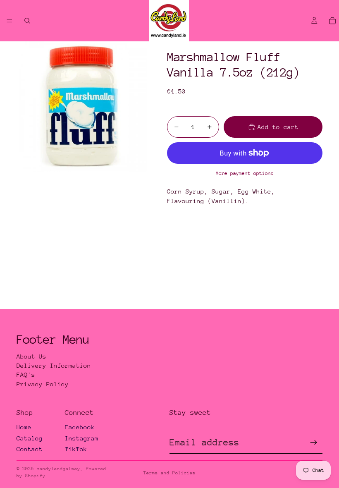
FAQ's (26, 374)
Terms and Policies (169, 473)
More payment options (245, 173)
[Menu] (9, 20)
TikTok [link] (76, 448)
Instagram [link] (81, 438)
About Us (31, 356)
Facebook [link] (80, 427)
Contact (30, 448)
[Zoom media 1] (82, 106)
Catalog (30, 438)
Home (24, 427)
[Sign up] (313, 442)
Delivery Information (54, 365)
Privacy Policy (43, 384)
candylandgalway (58, 468)
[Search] (27, 21)
